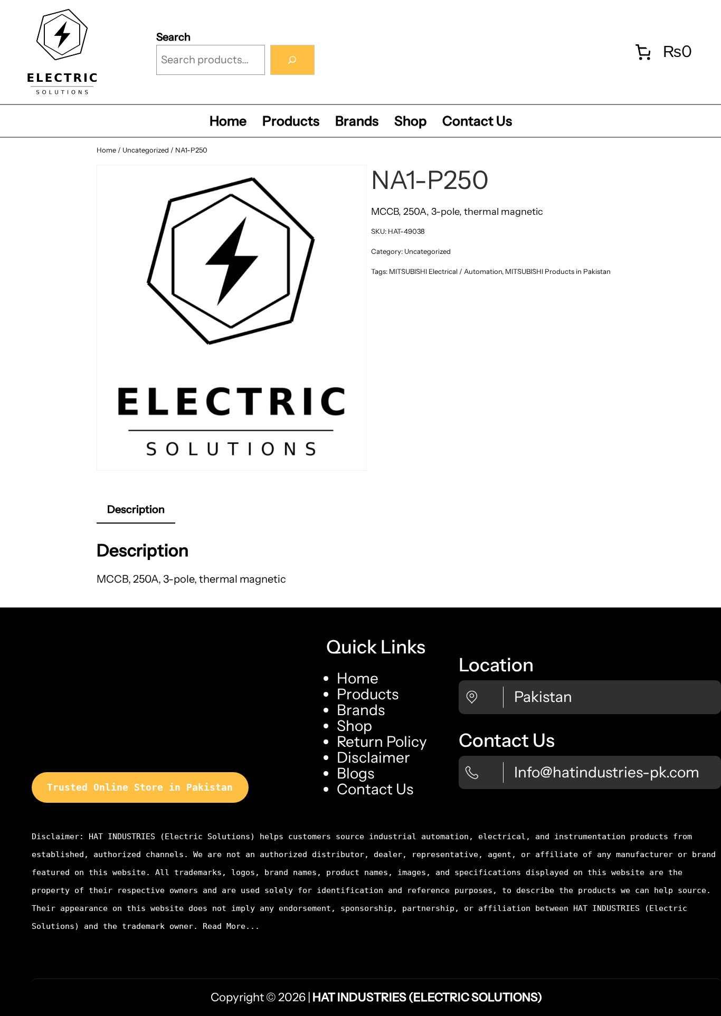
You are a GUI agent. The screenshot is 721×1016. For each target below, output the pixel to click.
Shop (354, 726)
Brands (361, 710)
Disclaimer (373, 757)
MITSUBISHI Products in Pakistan (558, 271)
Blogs (355, 773)
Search (173, 37)
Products (368, 694)
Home (106, 150)
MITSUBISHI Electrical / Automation (445, 271)
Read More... (231, 926)
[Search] (292, 60)
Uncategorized (145, 150)
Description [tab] (136, 509)
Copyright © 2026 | (376, 997)
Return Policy (382, 742)
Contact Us (375, 789)
